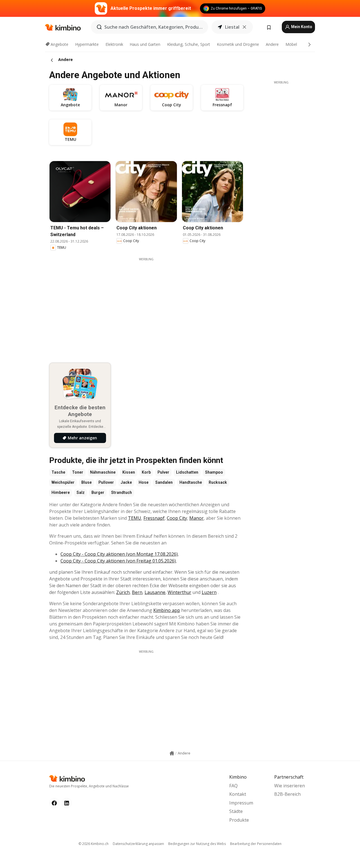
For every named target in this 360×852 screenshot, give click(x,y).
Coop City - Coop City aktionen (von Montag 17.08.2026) (119, 554)
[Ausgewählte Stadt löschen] (244, 27)
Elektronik (114, 44)
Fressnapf (154, 518)
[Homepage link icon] (172, 753)
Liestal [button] (232, 27)
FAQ (233, 786)
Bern (137, 592)
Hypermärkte (87, 44)
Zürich (123, 592)
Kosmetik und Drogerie (238, 44)
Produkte (239, 820)
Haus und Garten (145, 44)
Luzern (209, 592)
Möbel (291, 44)
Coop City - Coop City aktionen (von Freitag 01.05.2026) (118, 561)
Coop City (177, 518)
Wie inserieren (289, 786)
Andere (272, 44)
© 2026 (93, 843)
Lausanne (155, 592)
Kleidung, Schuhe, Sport (188, 44)
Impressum (241, 803)
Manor (196, 518)
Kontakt (237, 794)
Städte (236, 811)
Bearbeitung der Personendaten (256, 843)
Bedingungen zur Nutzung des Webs (197, 843)
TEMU (134, 518)
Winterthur (179, 592)
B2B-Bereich (287, 794)
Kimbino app (166, 610)
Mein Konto (301, 26)
